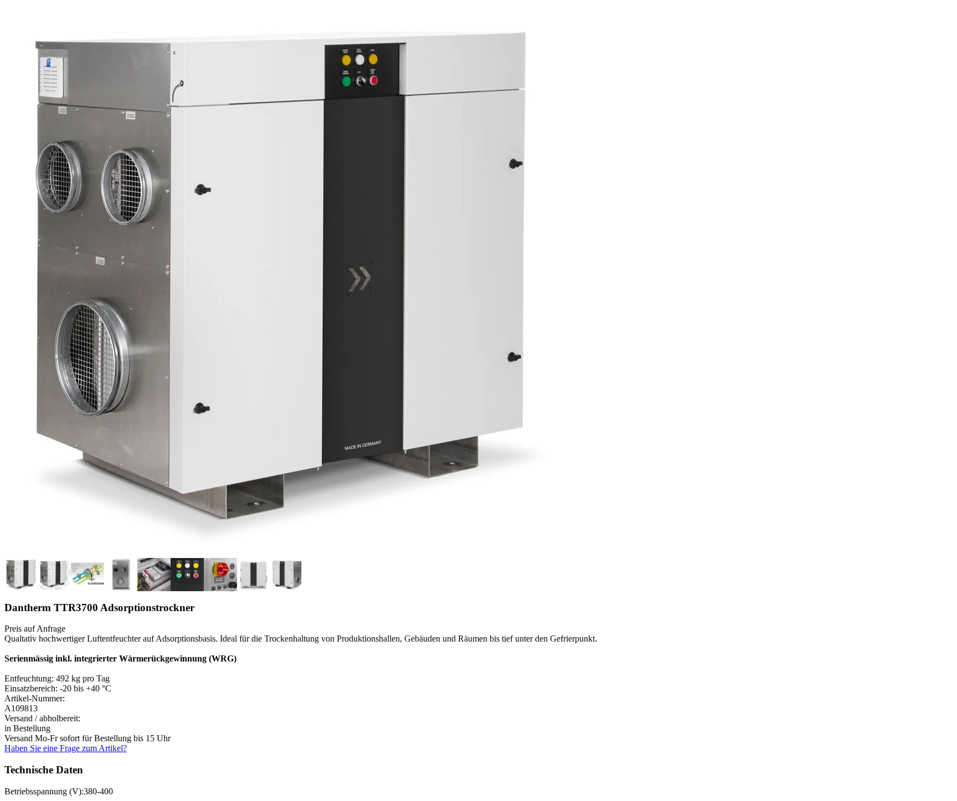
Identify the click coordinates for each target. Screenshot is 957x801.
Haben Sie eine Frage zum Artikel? (65, 748)
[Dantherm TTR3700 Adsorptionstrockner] (281, 555)
